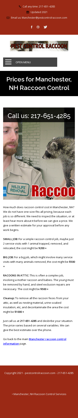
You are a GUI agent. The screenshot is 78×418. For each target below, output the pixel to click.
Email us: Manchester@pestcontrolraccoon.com (39, 18)
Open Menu (23, 62)
